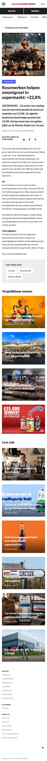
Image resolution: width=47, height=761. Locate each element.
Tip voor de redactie (10, 734)
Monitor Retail (14, 276)
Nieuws (12, 11)
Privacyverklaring (9, 738)
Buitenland (7, 694)
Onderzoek (9, 81)
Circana (11, 270)
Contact (5, 722)
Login (43, 4)
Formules (34, 17)
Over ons (6, 718)
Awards (35, 11)
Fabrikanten (22, 17)
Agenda (5, 708)
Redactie (6, 131)
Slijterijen (6, 687)
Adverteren (7, 726)
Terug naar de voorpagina (16, 28)
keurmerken (25, 270)
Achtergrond (8, 698)
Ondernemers (7, 17)
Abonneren (7, 730)
